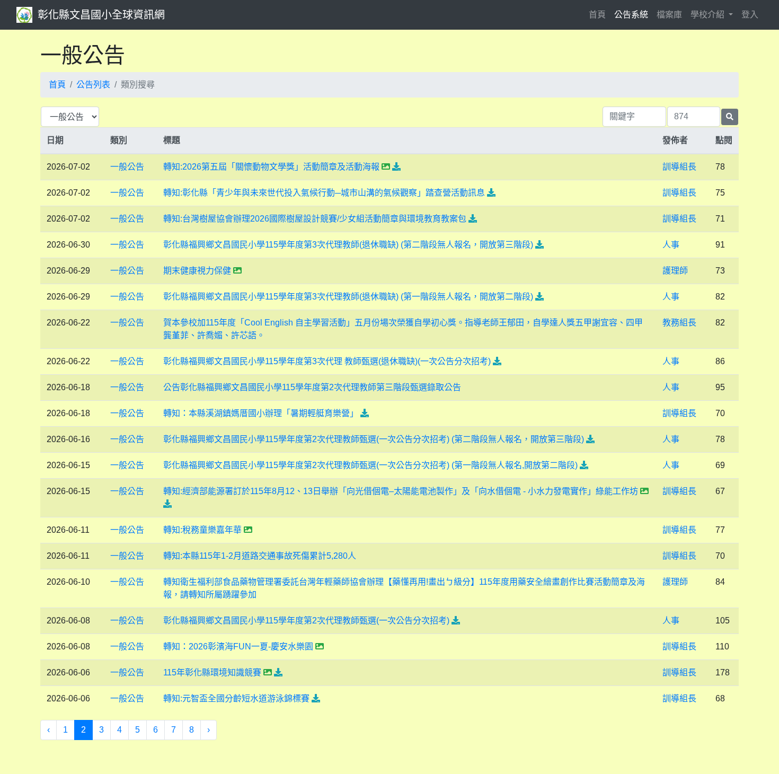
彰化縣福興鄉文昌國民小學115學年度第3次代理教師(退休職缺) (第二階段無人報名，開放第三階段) (348, 244)
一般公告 (127, 166)
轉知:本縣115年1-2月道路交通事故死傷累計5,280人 (259, 555)
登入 (749, 14)
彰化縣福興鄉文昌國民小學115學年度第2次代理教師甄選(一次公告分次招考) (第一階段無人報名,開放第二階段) (370, 465)
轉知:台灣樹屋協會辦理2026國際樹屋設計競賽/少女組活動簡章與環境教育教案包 (314, 218)
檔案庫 (669, 14)
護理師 (675, 270)
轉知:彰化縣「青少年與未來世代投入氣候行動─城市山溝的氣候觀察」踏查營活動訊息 (324, 192)
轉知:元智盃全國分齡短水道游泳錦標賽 (236, 698)
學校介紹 (709, 14)
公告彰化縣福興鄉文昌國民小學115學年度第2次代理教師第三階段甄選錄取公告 (312, 387)
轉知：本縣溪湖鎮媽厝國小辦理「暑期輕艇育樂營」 (260, 413)
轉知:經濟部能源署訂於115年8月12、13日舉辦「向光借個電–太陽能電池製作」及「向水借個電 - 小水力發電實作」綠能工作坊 (400, 491)
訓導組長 (679, 166)
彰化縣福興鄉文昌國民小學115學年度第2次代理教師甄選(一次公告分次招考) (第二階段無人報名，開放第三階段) (373, 439)
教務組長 (679, 322)
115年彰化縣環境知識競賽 (212, 672)
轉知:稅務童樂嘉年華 (202, 529)
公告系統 (631, 14)
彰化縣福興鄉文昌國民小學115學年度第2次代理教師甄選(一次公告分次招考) (306, 620)
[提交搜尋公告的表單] (729, 117)
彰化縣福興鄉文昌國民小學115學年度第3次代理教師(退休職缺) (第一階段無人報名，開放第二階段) (348, 296)
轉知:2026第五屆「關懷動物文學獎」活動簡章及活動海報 (271, 166)
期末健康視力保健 (197, 270)
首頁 (599, 14)
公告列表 (93, 84)
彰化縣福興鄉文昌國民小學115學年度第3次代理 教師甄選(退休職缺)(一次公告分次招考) (327, 361)
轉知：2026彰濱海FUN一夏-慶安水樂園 (238, 646)
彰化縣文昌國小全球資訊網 (101, 15)
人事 (670, 244)
